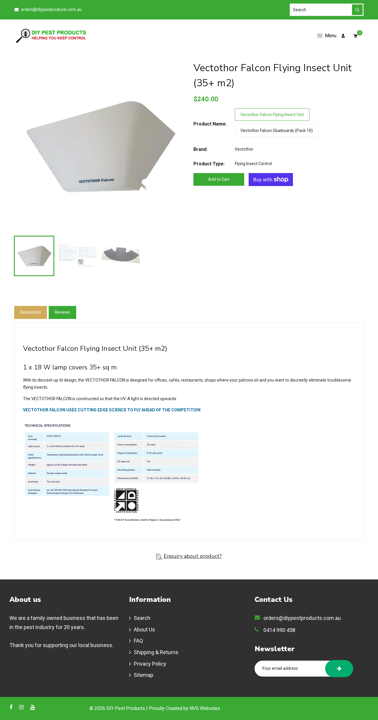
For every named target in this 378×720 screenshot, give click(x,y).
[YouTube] (33, 707)
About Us (144, 629)
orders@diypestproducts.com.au (51, 9)
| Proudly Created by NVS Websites (183, 708)
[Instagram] (22, 707)
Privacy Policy (150, 664)
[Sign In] (343, 35)
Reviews (62, 312)
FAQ (138, 641)
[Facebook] (11, 707)
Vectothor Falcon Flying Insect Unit (272, 114)
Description (30, 312)
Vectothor (244, 149)
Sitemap (143, 675)
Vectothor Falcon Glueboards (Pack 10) (276, 130)
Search (142, 618)
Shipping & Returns (156, 652)
